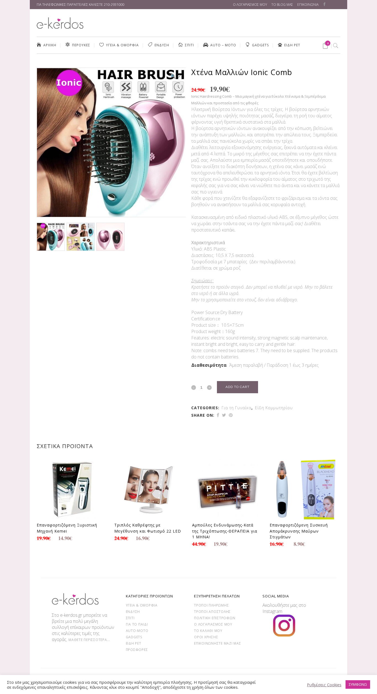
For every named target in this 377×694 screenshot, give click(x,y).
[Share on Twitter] (224, 415)
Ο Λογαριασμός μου (213, 624)
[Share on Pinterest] (231, 415)
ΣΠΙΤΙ (130, 618)
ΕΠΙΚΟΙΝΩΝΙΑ (307, 4)
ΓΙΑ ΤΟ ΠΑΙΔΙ (137, 624)
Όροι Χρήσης (206, 637)
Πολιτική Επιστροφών (214, 618)
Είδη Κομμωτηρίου (274, 407)
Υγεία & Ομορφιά (142, 605)
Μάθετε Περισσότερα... (89, 639)
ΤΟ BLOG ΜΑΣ (282, 4)
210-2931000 (114, 4)
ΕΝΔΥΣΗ (133, 611)
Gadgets (134, 637)
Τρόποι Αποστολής (212, 611)
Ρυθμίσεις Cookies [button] (324, 684)
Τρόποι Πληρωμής (211, 605)
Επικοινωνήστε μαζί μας (217, 643)
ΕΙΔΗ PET (133, 643)
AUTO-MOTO (137, 630)
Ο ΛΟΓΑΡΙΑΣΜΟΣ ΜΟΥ (250, 4)
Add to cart (237, 387)
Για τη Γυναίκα (236, 407)
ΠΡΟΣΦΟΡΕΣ (137, 649)
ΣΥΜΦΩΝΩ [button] (358, 684)
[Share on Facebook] (218, 415)
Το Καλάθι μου (208, 630)
